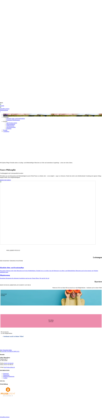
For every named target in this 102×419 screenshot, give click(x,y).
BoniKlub (8, 128)
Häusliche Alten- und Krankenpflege (15, 118)
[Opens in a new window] (8, 396)
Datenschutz (6, 375)
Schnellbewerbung (4, 108)
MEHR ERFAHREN (5, 180)
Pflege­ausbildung (10, 124)
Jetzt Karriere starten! (11, 123)
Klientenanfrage (4, 110)
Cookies (5, 378)
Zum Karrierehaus (11, 127)
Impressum (6, 373)
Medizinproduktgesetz (8, 376)
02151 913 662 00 (8, 363)
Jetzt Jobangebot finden (6, 350)
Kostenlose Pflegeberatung (13, 120)
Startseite (5, 114)
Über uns (5, 115)
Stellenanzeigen (10, 125)
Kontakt (5, 130)
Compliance (6, 131)
